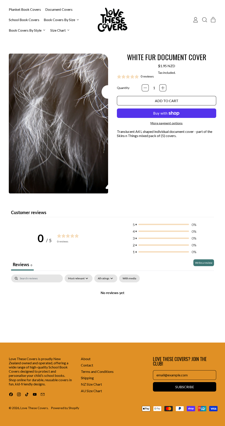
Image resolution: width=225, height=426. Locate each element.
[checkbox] (129, 278)
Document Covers (59, 9)
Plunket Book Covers (25, 9)
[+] (162, 87)
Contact (87, 365)
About (86, 359)
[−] (145, 87)
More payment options (167, 123)
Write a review (203, 262)
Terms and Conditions (97, 371)
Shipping (87, 378)
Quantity (123, 88)
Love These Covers (34, 408)
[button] (204, 20)
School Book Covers (24, 20)
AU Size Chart (91, 391)
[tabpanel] (112, 307)
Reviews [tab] (22, 264)
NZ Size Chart (91, 384)
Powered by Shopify (65, 408)
